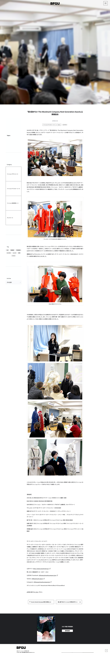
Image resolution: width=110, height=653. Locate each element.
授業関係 (12, 250)
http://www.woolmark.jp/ (41, 568)
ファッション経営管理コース (12, 203)
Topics (8, 135)
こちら (36, 592)
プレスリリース (10, 217)
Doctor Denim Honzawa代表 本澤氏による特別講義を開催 (42, 602)
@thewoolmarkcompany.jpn (47, 575)
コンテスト (9, 253)
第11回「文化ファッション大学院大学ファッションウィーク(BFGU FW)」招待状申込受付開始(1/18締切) (70, 602)
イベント (13, 255)
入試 (7, 250)
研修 (19, 253)
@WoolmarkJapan (37, 578)
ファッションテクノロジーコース (13, 188)
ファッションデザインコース (12, 174)
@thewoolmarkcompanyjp (42, 582)
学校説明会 (18, 250)
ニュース (14, 253)
